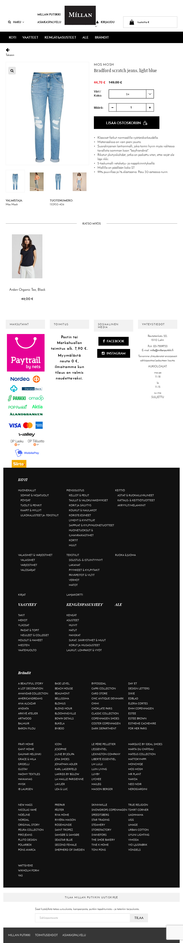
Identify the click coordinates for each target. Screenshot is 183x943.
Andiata (23, 708)
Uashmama (135, 814)
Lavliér (60, 784)
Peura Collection (31, 829)
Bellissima (62, 698)
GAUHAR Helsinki (29, 754)
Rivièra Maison (65, 819)
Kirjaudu (108, 22)
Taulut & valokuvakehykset (88, 500)
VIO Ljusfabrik (137, 844)
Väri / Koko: (98, 93)
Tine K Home (100, 844)
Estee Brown (137, 718)
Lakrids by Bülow (67, 774)
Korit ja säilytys (80, 505)
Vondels (134, 849)
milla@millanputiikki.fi (161, 350)
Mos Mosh (104, 65)
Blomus (60, 703)
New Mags (25, 804)
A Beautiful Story (30, 683)
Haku (17, 22)
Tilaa (138, 918)
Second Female (66, 844)
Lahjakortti (74, 594)
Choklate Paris (102, 708)
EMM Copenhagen (141, 708)
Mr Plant (134, 774)
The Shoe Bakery (103, 839)
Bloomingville (65, 713)
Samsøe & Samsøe (67, 834)
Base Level (62, 683)
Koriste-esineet (80, 515)
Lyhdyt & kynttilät (82, 520)
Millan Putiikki (49, 14)
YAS (20, 875)
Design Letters (138, 688)
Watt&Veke (25, 865)
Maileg (96, 784)
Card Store (99, 693)
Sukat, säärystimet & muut (87, 640)
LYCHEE (96, 779)
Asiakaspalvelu (49, 22)
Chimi (95, 703)
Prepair (60, 804)
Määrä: (98, 107)
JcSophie (60, 749)
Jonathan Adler (66, 764)
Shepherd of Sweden (70, 849)
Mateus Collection (142, 754)
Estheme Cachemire (142, 723)
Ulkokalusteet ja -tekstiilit (39, 515)
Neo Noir (135, 784)
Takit (21, 615)
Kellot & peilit (79, 495)
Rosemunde (63, 824)
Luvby (96, 774)
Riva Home (62, 814)
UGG (131, 819)
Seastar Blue (64, 839)
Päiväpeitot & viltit (82, 575)
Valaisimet (27, 560)
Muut (72, 545)
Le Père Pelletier (104, 744)
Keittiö (120, 490)
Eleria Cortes (138, 703)
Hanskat (75, 635)
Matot (73, 585)
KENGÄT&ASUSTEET (60, 37)
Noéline (24, 814)
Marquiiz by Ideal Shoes (145, 744)
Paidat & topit (29, 630)
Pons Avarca (27, 849)
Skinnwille (99, 804)
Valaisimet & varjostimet (35, 555)
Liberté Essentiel (104, 759)
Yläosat (23, 625)
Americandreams (30, 698)
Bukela (60, 723)
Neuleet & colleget (34, 635)
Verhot (74, 580)
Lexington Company (106, 754)
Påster (59, 809)
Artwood (24, 718)
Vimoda (133, 839)
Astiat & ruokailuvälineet (135, 495)
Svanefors (99, 834)
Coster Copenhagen (106, 723)
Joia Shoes (62, 759)
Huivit (73, 625)
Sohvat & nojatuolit (34, 495)
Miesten (24, 645)
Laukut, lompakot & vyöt (84, 650)
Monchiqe (135, 764)
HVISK (21, 784)
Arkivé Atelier (28, 713)
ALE (85, 37)
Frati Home (26, 744)
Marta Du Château (141, 749)
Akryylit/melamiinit (131, 505)
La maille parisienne (69, 779)
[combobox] (131, 94)
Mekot (22, 620)
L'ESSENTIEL (99, 749)
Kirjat (22, 594)
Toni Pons (99, 849)
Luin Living (99, 769)
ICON (58, 744)
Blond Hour (63, 708)
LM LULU (97, 764)
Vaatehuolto (27, 650)
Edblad (133, 698)
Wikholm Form (28, 870)
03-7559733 (160, 346)
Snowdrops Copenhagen (109, 809)
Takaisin (10, 55)
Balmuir (23, 723)
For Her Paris (137, 728)
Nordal (23, 819)
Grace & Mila (27, 759)
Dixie (131, 693)
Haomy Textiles (29, 774)
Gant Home (26, 749)
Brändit (102, 37)
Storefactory (101, 829)
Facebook (115, 341)
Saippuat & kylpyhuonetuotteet (91, 525)
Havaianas (25, 779)
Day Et (132, 683)
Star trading (101, 819)
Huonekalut (27, 490)
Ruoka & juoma (125, 555)
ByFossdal (99, 683)
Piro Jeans (25, 834)
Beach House (64, 688)
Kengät (71, 615)
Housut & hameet (30, 640)
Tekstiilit (72, 555)
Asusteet (72, 620)
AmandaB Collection (33, 693)
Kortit (73, 540)
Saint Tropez (64, 829)
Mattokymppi (137, 759)
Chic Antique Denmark (108, 698)
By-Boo (59, 728)
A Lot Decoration (30, 688)
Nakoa (132, 779)
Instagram (116, 353)
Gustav (23, 769)
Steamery (98, 824)
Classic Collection (105, 713)
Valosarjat (28, 570)
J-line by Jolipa (64, 754)
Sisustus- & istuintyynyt (86, 560)
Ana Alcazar (27, 703)
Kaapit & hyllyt (30, 510)
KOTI (12, 37)
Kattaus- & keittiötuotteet (136, 500)
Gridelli (24, 764)
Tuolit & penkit (31, 505)
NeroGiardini (137, 789)
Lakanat (74, 565)
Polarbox (25, 844)
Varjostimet (28, 565)
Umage (133, 824)
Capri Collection (104, 688)
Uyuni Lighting (138, 834)
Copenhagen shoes (105, 718)
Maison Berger (102, 789)
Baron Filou (27, 728)
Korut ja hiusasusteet (84, 645)
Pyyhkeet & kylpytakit (84, 570)
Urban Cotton (138, 829)
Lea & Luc (61, 789)
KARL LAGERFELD (66, 769)
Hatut (73, 630)
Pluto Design (27, 839)
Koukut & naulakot (83, 510)
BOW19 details (64, 718)
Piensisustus (75, 490)
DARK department (104, 728)
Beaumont (62, 693)
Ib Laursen (25, 789)
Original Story (29, 824)
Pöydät (25, 500)
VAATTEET (30, 37)
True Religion (138, 804)
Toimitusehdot (46, 935)
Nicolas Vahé (27, 809)
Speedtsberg (100, 814)
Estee (132, 713)
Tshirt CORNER (138, 809)
